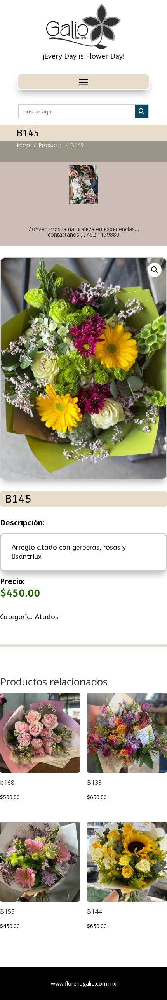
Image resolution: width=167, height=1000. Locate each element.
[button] (155, 270)
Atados (46, 617)
